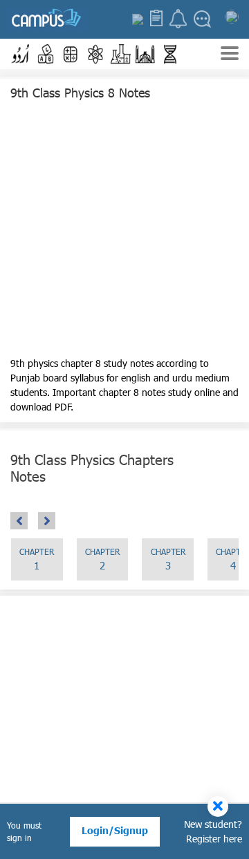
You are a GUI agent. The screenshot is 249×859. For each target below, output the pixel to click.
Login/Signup (115, 830)
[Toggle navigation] (229, 55)
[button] (20, 54)
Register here (214, 838)
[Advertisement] (124, 231)
